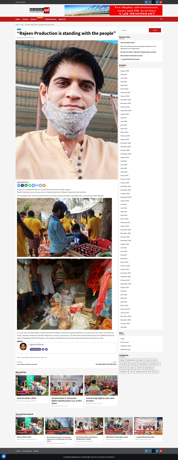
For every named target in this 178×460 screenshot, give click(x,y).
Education (133, 364)
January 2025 (125, 139)
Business (140, 360)
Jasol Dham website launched (27, 363)
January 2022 (125, 269)
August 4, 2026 (90, 441)
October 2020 (125, 323)
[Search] (161, 19)
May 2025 (124, 125)
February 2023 (125, 222)
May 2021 (124, 298)
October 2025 (125, 107)
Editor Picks (20, 391)
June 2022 (124, 251)
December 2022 (126, 229)
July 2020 (124, 327)
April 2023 (124, 215)
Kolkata (36, 18)
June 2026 (124, 78)
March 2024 (124, 175)
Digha (27, 357)
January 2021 (125, 312)
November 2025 (126, 103)
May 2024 (124, 168)
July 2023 (124, 204)
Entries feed (125, 342)
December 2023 (126, 186)
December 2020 (126, 316)
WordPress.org (125, 349)
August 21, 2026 (60, 443)
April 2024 (124, 172)
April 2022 (124, 258)
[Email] (43, 349)
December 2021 (126, 273)
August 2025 (125, 114)
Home (18, 19)
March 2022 (124, 262)
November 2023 (126, 190)
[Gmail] (36, 185)
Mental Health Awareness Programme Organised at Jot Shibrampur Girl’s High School (138, 47)
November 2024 (126, 146)
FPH (126, 367)
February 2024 (125, 179)
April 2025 (124, 128)
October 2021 (125, 280)
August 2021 (125, 287)
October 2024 (125, 150)
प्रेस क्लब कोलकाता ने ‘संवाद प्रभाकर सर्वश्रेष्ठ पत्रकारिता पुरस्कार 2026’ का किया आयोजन (66, 401)
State (19, 29)
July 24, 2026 (64, 406)
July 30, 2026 (119, 439)
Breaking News (131, 360)
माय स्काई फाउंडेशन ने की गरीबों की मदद (106, 363)
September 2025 (126, 110)
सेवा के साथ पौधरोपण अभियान (27, 398)
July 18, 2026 (99, 403)
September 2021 (126, 284)
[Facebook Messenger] (33, 185)
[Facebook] (18, 185)
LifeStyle (139, 367)
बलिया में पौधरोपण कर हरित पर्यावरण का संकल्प (131, 56)
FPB (121, 367)
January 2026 (125, 96)
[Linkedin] (26, 185)
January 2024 (125, 183)
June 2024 (124, 164)
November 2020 (126, 320)
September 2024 (126, 154)
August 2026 (125, 71)
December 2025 (126, 100)
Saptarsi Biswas (22, 37)
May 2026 (124, 81)
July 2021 (124, 291)
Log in (122, 338)
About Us (62, 19)
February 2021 (125, 309)
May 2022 (124, 255)
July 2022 (124, 248)
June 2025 (124, 121)
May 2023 (124, 211)
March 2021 (124, 305)
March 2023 (124, 219)
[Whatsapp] (29, 185)
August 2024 (125, 157)
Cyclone (22, 357)
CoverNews (101, 457)
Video (149, 371)
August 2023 (125, 201)
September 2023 (126, 197)
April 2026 (124, 85)
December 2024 (126, 143)
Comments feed (126, 346)
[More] (44, 185)
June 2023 (124, 208)
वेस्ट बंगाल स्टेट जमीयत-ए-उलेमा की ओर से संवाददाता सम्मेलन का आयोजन (138, 52)
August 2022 (125, 244)
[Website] (46, 349)
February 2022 (125, 266)
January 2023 (125, 226)
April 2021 (124, 302)
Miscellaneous (149, 367)
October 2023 (125, 193)
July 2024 (124, 161)
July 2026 (124, 74)
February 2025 (125, 136)
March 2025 (124, 132)
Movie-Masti (123, 371)
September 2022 (126, 240)
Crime (154, 360)
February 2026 (125, 92)
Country (25, 19)
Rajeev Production (35, 357)
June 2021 (124, 294)
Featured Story (29, 391)
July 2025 (124, 118)
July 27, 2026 (148, 439)
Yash (45, 357)
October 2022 (125, 237)
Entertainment (50, 19)
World (156, 371)
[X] (22, 185)
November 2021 (126, 276)
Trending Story (21, 393)
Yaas (42, 357)
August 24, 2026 (30, 401)
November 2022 (126, 233)
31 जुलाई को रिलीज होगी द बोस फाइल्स (130, 59)
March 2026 (124, 89)
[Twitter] (40, 185)
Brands (122, 360)
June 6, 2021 (31, 37)
